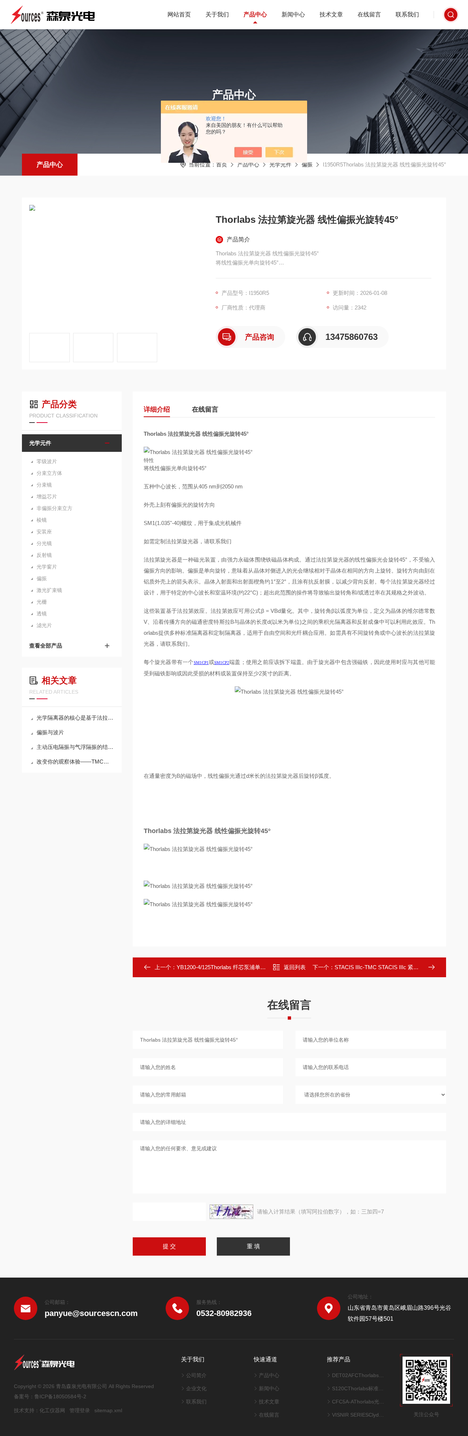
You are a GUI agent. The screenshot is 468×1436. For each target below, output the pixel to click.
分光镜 (44, 543)
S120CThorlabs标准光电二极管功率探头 (358, 1388)
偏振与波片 (50, 732)
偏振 (307, 164)
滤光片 (44, 625)
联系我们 (407, 14)
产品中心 (255, 14)
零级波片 (47, 461)
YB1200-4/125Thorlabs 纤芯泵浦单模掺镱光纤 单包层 (241, 967)
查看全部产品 (45, 645)
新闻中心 (293, 14)
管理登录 (79, 1410)
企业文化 (196, 1388)
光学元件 (280, 164)
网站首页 (179, 14)
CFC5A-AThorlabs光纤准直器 (358, 1402)
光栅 (42, 602)
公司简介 (196, 1375)
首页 (221, 164)
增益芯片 (47, 496)
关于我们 (217, 14)
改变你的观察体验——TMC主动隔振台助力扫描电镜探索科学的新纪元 (75, 761)
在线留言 (369, 14)
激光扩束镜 (49, 590)
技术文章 (331, 14)
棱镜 (42, 520)
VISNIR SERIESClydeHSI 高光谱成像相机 (358, 1415)
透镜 (42, 613)
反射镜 (44, 555)
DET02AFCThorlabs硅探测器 (358, 1375)
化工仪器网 (52, 1410)
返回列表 (295, 967)
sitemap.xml (108, 1410)
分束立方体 (49, 473)
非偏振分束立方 (54, 508)
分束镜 (44, 485)
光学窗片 (47, 567)
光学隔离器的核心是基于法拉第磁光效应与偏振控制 (75, 718)
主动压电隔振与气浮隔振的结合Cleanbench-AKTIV (75, 747)
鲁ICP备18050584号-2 (60, 1396)
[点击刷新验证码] (231, 1211)
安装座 (44, 532)
